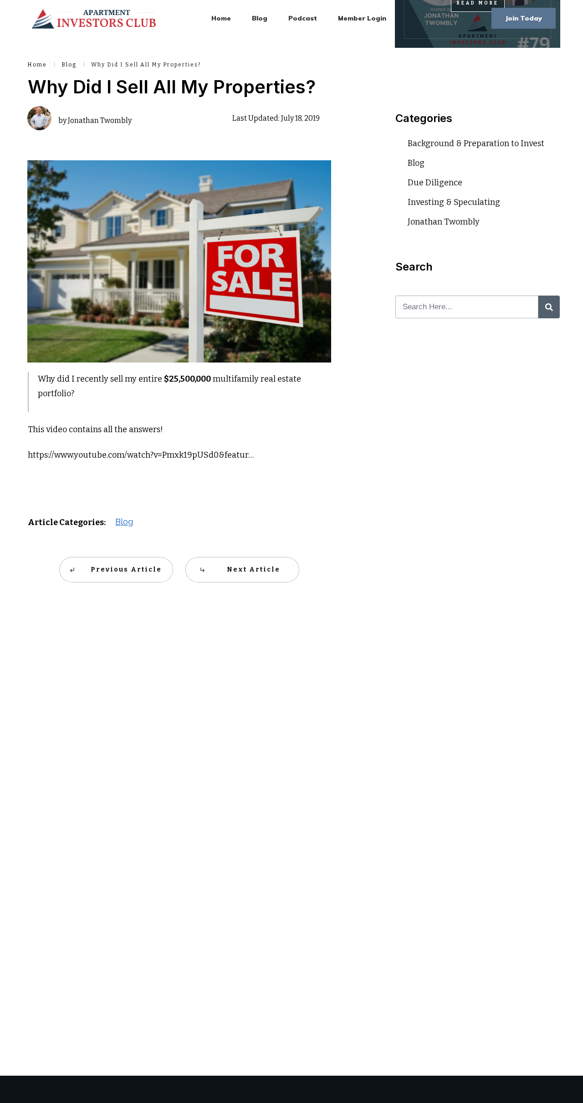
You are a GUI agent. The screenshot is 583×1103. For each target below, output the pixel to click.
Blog (124, 521)
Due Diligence (435, 183)
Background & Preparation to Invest (476, 143)
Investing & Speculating (454, 202)
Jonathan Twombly (444, 222)
